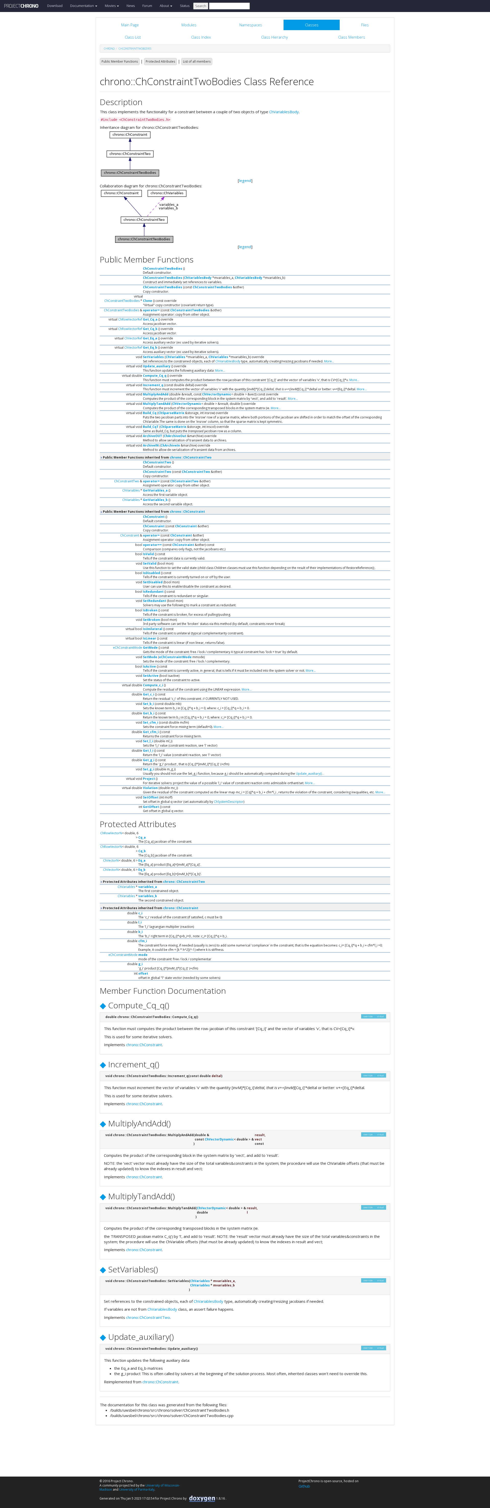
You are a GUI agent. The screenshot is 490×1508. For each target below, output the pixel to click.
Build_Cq (149, 413)
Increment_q (153, 385)
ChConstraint (154, 517)
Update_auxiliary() (309, 773)
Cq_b (142, 851)
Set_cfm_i (150, 722)
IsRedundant (153, 591)
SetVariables (153, 357)
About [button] (165, 5)
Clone (147, 301)
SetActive (150, 675)
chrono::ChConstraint (187, 511)
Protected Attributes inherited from (153, 881)
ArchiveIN (151, 445)
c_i (140, 913)
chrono (109, 48)
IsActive (149, 666)
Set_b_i (148, 704)
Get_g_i (148, 760)
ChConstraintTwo (157, 462)
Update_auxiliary (156, 366)
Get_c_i (148, 694)
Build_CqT (150, 427)
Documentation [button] (82, 5)
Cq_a (142, 837)
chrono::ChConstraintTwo (191, 457)
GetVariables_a (155, 490)
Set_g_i (148, 769)
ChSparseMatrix (171, 413)
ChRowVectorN (111, 833)
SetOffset (150, 797)
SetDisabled (153, 582)
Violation (150, 788)
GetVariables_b (155, 500)
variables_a (147, 887)
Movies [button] (110, 5)
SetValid (149, 563)
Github (304, 1486)
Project (149, 778)
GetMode (150, 647)
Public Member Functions (120, 61)
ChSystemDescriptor (228, 801)
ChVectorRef (133, 338)
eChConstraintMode (127, 647)
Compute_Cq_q (154, 375)
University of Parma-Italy (136, 1489)
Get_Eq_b (150, 347)
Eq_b (141, 869)
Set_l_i (148, 741)
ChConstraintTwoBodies (135, 48)
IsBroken (150, 610)
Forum (147, 5)
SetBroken (151, 620)
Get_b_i (148, 713)
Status (184, 5)
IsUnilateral (152, 629)
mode (143, 955)
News (131, 5)
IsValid (148, 554)
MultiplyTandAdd (156, 404)
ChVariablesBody (284, 111)
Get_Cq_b (150, 329)
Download (55, 5)
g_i (140, 964)
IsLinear (149, 638)
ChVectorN (111, 860)
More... (329, 361)
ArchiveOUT (152, 436)
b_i (140, 932)
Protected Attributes (160, 61)
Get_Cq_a (150, 319)
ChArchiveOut (175, 436)
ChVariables (175, 357)
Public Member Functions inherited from (157, 457)
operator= (151, 310)
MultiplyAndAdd (155, 394)
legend (245, 180)
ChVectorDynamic (216, 394)
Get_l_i (148, 750)
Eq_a (141, 860)
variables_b (147, 896)
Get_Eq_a (150, 338)
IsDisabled (151, 573)
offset (143, 973)
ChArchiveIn (170, 445)
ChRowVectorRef (130, 319)
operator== (152, 545)
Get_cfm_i (151, 732)
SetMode (150, 657)
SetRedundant (154, 601)
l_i (140, 922)
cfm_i (142, 941)
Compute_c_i (153, 685)
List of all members (197, 61)
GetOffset (151, 807)
